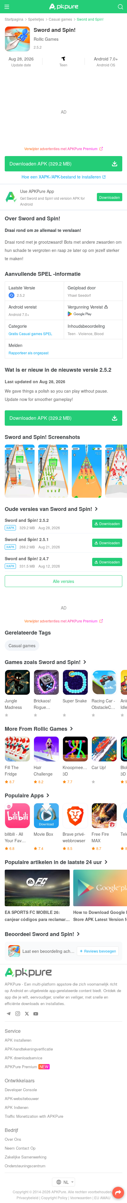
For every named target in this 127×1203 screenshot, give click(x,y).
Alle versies (63, 581)
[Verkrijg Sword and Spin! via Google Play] (80, 314)
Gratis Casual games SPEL (30, 333)
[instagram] (17, 1014)
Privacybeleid (27, 1197)
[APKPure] (63, 6)
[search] (120, 6)
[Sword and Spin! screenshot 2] (87, 471)
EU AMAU (102, 1197)
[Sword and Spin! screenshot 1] (53, 471)
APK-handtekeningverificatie (29, 1049)
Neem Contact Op (20, 1148)
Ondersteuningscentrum (25, 1165)
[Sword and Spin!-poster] (20, 471)
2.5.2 (21, 295)
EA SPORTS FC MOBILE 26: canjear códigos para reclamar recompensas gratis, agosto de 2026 (36, 916)
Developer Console (21, 1089)
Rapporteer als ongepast (28, 352)
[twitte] (26, 1014)
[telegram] (8, 1014)
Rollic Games (46, 39)
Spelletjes (36, 19)
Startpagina (14, 19)
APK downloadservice (23, 1058)
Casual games (60, 19)
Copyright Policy (54, 1197)
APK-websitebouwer (22, 1098)
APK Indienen (16, 1107)
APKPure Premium (21, 1066)
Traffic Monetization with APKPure (34, 1116)
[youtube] (36, 1014)
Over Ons (13, 1139)
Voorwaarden (81, 1197)
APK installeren (18, 1040)
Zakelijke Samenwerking (25, 1157)
